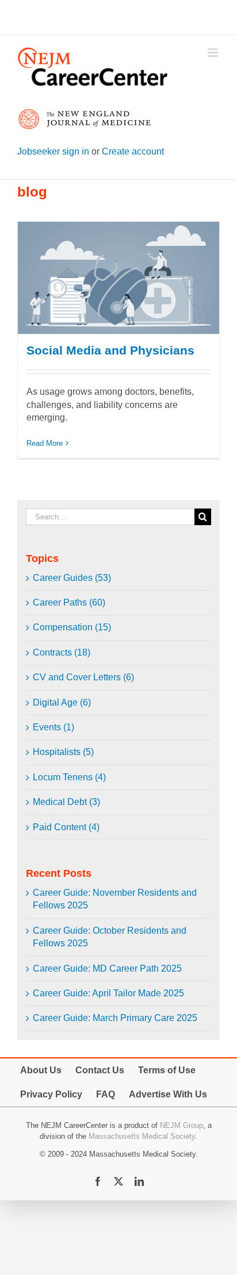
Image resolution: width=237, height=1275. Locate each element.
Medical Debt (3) (66, 802)
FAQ (105, 1094)
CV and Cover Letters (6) (83, 677)
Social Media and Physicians (110, 350)
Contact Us (99, 1070)
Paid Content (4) (66, 827)
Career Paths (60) (69, 602)
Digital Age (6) (62, 702)
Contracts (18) (61, 652)
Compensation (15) (72, 627)
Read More (44, 443)
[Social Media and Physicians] (118, 278)
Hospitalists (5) (63, 752)
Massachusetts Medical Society (142, 1136)
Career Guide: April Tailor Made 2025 (108, 993)
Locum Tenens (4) (69, 777)
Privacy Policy (51, 1094)
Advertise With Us (168, 1094)
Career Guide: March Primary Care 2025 (115, 1018)
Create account (133, 151)
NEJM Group (181, 1125)
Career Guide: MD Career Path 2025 (107, 968)
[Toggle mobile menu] (214, 53)
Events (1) (53, 727)
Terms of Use (167, 1070)
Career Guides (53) (72, 578)
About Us (41, 1070)
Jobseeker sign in (53, 151)
